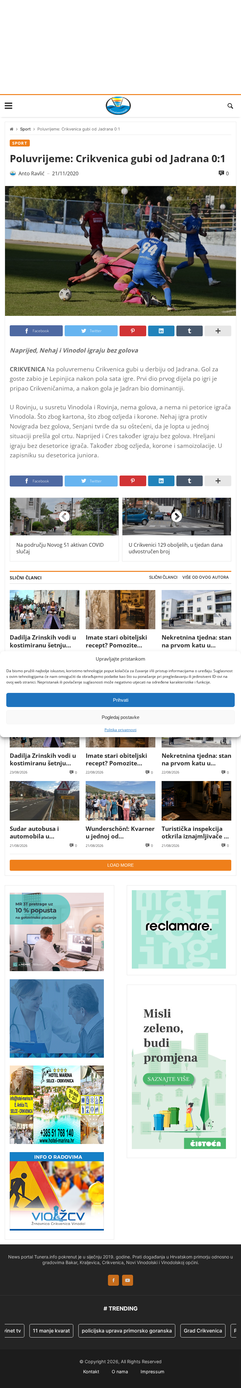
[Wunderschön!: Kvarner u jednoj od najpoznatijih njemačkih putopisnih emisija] (120, 800)
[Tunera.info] (118, 106)
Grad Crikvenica (185, 1330)
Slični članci (163, 577)
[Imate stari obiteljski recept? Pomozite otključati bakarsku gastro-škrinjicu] (120, 609)
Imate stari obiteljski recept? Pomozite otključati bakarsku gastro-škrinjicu (116, 641)
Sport (25, 129)
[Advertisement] (120, 47)
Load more (120, 865)
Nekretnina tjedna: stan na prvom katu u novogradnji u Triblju (196, 641)
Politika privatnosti (120, 729)
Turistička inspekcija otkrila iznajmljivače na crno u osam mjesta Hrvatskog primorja (196, 832)
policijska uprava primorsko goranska (109, 1330)
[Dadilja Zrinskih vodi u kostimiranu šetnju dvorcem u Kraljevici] (44, 609)
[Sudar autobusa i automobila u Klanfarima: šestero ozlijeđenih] (44, 800)
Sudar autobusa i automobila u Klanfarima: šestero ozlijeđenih (38, 832)
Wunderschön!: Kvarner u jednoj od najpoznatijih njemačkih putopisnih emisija (120, 832)
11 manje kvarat (33, 1330)
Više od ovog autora (205, 577)
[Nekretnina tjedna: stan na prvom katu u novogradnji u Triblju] (196, 609)
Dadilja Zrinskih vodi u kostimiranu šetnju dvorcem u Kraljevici (43, 641)
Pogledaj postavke (120, 717)
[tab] (163, 577)
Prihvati (120, 699)
